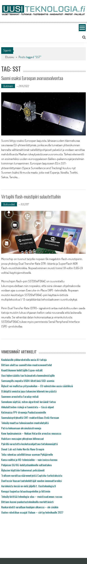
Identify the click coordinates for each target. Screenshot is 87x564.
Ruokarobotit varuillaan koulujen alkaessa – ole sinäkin (29, 507)
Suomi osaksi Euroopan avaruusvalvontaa (32, 78)
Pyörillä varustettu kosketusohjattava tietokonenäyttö (29, 444)
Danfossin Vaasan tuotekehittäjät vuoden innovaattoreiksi (31, 481)
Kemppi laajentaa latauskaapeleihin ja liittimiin (25, 491)
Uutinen (8, 86)
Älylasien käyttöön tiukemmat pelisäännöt (23, 470)
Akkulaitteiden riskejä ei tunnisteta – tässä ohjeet (27, 407)
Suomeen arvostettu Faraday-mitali (19, 396)
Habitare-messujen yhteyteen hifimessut (22, 438)
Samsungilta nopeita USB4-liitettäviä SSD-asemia (27, 380)
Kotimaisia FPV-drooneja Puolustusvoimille (23, 412)
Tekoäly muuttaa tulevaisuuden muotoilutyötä (25, 423)
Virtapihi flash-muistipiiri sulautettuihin (31, 196)
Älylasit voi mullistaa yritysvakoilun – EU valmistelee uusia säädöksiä (37, 386)
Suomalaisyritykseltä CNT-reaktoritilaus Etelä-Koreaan (30, 417)
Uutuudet (9, 204)
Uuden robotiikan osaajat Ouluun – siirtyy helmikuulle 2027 (32, 512)
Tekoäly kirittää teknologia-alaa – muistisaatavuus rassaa (31, 496)
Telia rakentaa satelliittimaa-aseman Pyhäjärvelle (27, 454)
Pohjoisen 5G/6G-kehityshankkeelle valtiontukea (26, 465)
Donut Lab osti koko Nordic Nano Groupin (22, 449)
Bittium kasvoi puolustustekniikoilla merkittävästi (27, 502)
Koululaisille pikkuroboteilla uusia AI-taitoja (24, 359)
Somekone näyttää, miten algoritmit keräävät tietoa (28, 402)
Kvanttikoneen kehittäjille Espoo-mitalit (22, 370)
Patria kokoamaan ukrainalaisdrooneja (21, 428)
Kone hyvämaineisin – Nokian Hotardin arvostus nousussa (31, 433)
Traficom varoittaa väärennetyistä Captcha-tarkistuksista (31, 475)
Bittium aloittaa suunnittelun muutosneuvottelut (26, 365)
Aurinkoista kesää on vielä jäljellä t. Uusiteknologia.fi (28, 486)
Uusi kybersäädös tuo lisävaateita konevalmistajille (28, 375)
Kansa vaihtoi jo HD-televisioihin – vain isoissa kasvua (29, 459)
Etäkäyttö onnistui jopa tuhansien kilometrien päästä (28, 391)
